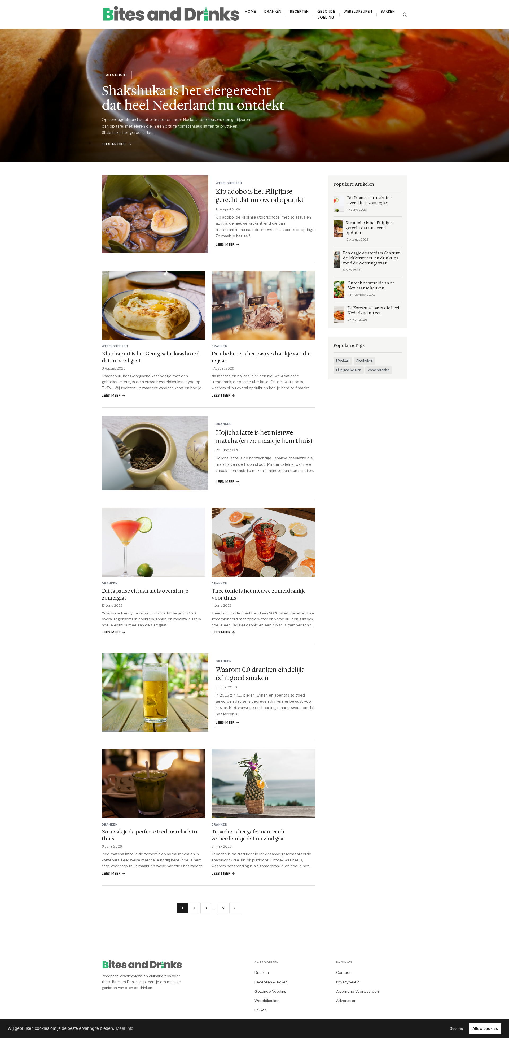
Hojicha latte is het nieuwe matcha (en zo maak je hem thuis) (264, 436)
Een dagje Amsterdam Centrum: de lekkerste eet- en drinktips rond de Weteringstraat (372, 258)
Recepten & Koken (271, 982)
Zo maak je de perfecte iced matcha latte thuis (150, 835)
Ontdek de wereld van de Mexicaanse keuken (371, 286)
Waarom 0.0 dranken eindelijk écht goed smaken (260, 674)
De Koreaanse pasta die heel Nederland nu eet (373, 311)
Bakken (388, 11)
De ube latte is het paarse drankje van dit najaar (261, 357)
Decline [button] (456, 1028)
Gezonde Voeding (326, 14)
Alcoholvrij (364, 360)
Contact (343, 972)
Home (250, 11)
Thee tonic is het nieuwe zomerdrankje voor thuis (259, 594)
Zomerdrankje (378, 370)
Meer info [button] (124, 1028)
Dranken (273, 11)
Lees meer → (227, 244)
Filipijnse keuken (348, 370)
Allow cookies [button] (485, 1028)
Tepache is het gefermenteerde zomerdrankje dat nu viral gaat (249, 835)
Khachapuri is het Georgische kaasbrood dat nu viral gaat (151, 357)
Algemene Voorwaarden (357, 991)
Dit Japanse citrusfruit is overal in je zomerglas (145, 594)
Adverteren (346, 1000)
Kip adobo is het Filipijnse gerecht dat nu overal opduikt (260, 195)
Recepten (299, 11)
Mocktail (342, 360)
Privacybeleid (348, 982)
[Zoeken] (404, 14)
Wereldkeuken (358, 11)
